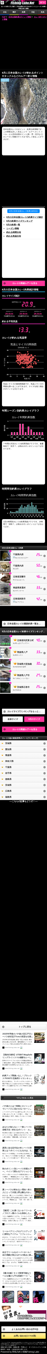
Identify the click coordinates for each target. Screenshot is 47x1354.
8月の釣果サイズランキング (19, 221)
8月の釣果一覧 (13, 225)
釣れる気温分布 (13, 236)
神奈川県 (9, 761)
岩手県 (8, 773)
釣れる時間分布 (13, 232)
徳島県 (8, 779)
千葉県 (8, 767)
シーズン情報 (12, 228)
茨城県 (8, 785)
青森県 (8, 755)
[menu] (2, 2)
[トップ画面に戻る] (23, 4)
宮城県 (8, 743)
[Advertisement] (23, 45)
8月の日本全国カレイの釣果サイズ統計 (24, 217)
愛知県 (8, 749)
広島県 (8, 791)
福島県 (8, 797)
